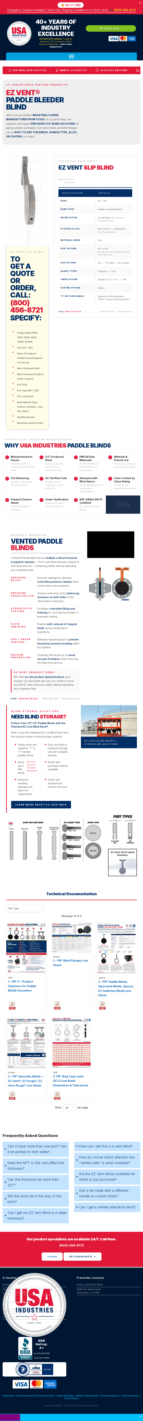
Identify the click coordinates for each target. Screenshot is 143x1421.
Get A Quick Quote (109, 28)
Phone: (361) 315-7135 (14, 1280)
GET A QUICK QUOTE (82, 1228)
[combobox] (25, 880)
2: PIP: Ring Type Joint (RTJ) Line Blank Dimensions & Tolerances (70, 1052)
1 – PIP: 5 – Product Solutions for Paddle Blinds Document (22, 957)
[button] (36, 1121)
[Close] (140, 1416)
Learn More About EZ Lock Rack (41, 776)
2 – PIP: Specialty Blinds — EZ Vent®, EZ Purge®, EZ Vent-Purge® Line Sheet (26, 1052)
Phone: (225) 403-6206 (90, 1256)
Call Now (52, 1228)
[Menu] (71, 56)
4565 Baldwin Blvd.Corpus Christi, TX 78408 (17, 1287)
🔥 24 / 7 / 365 (71, 5)
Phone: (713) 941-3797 (15, 1256)
